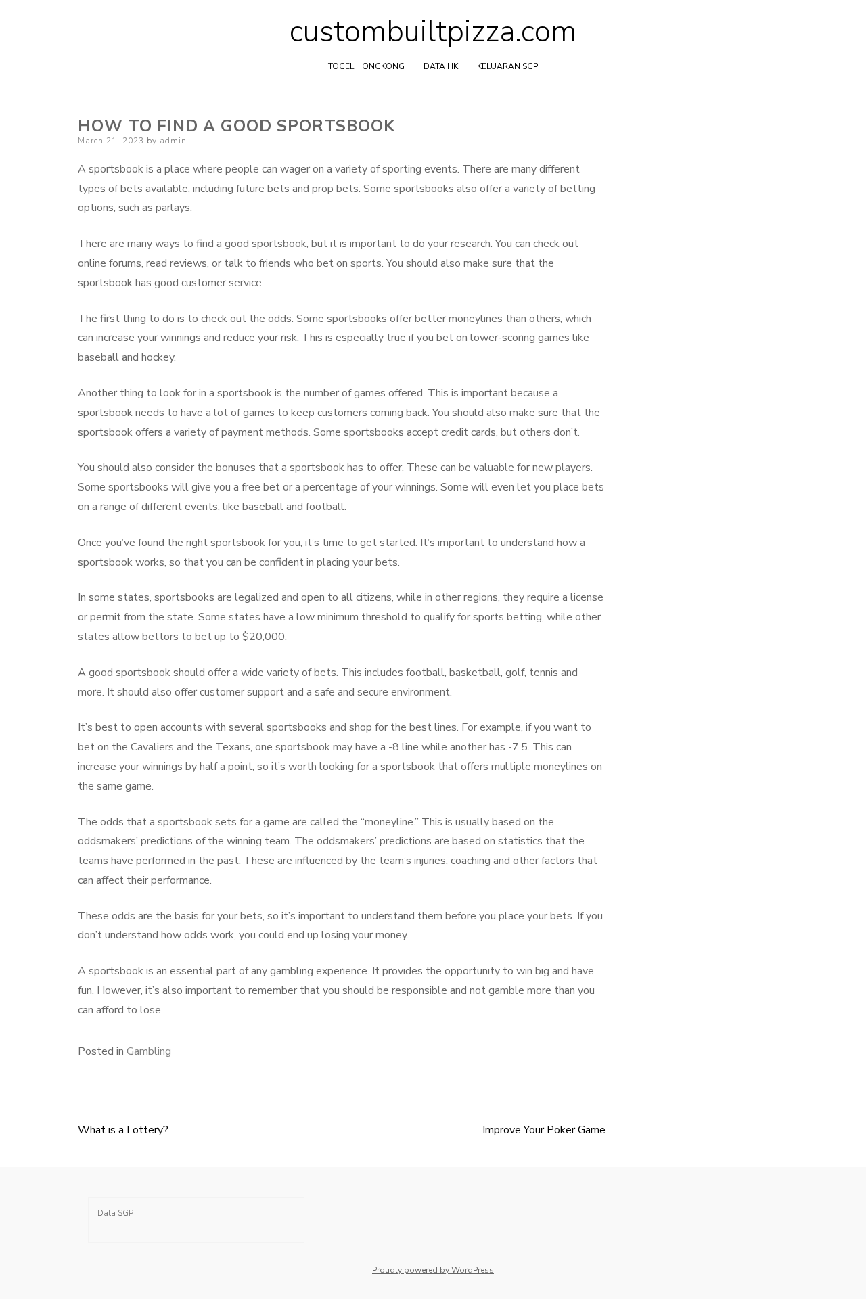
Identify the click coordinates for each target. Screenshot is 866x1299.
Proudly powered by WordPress (433, 1269)
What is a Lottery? (123, 1129)
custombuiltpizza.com (433, 32)
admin (173, 140)
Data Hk (441, 66)
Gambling (149, 1051)
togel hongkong (366, 66)
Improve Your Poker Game (544, 1129)
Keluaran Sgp (507, 66)
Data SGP (115, 1213)
